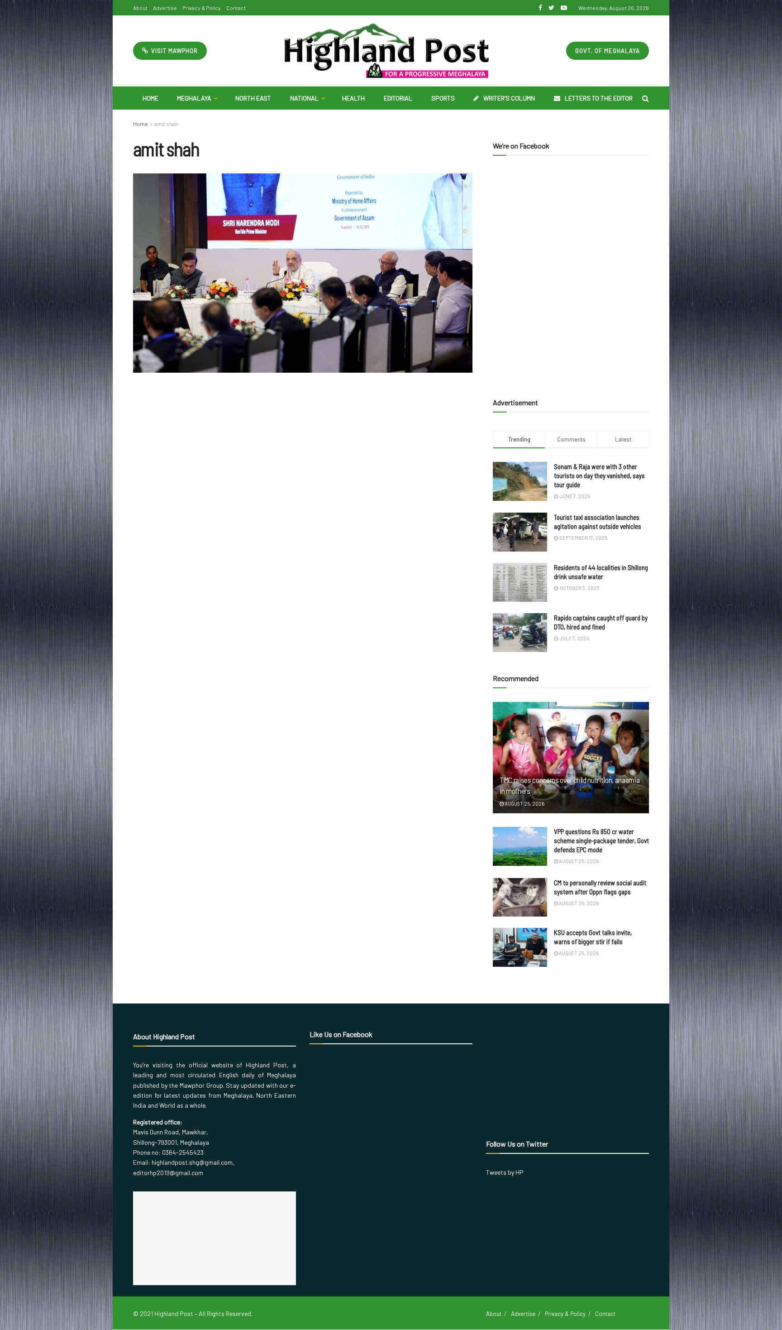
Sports (443, 98)
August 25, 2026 (524, 804)
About (140, 8)
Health (353, 98)
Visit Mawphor (173, 50)
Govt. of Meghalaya (607, 50)
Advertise (165, 8)
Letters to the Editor (599, 98)
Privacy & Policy (201, 8)
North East (253, 98)
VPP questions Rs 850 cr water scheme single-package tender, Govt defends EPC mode (601, 840)
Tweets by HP (505, 1172)
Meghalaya (194, 98)
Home (150, 98)
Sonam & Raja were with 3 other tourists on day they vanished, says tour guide (599, 475)
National (304, 98)
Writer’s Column (509, 98)
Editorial (398, 98)
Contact (236, 8)
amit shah (166, 123)
